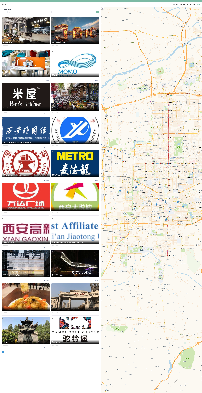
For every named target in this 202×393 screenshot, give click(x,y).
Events (187, 4)
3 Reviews (47, 80)
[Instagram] (3, 1)
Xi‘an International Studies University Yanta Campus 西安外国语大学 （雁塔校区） (18, 142)
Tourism (5, 341)
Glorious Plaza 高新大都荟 (57, 275)
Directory (197, 4)
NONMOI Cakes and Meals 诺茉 (8, 42)
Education (54, 307)
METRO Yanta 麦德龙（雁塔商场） (58, 175)
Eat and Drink (182, 4)
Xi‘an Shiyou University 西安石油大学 (59, 142)
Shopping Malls (55, 74)
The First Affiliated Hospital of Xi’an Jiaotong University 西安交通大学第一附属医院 (67, 242)
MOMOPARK (54, 75)
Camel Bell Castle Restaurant (57, 342)
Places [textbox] (3, 12)
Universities (5, 141)
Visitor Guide (192, 4)
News (177, 4)
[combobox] (5, 12)
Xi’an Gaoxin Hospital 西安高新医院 (9, 242)
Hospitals (5, 241)
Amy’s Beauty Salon (6, 75)
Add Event (198, 1)
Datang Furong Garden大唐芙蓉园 (58, 42)
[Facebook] (2, 1)
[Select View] (8, 15)
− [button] (102, 9)
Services (5, 74)
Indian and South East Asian (13, 274)
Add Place (194, 1)
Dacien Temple (5, 342)
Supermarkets (55, 174)
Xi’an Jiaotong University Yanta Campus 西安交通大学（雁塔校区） (15, 175)
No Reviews (47, 47)
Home (174, 4)
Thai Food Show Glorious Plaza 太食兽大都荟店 (11, 275)
